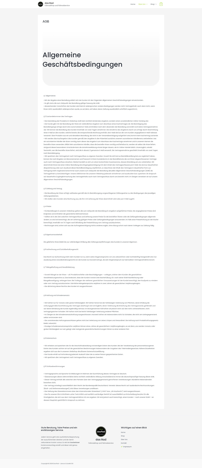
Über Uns (141, 4)
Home (133, 4)
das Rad (49, 3)
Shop (153, 4)
